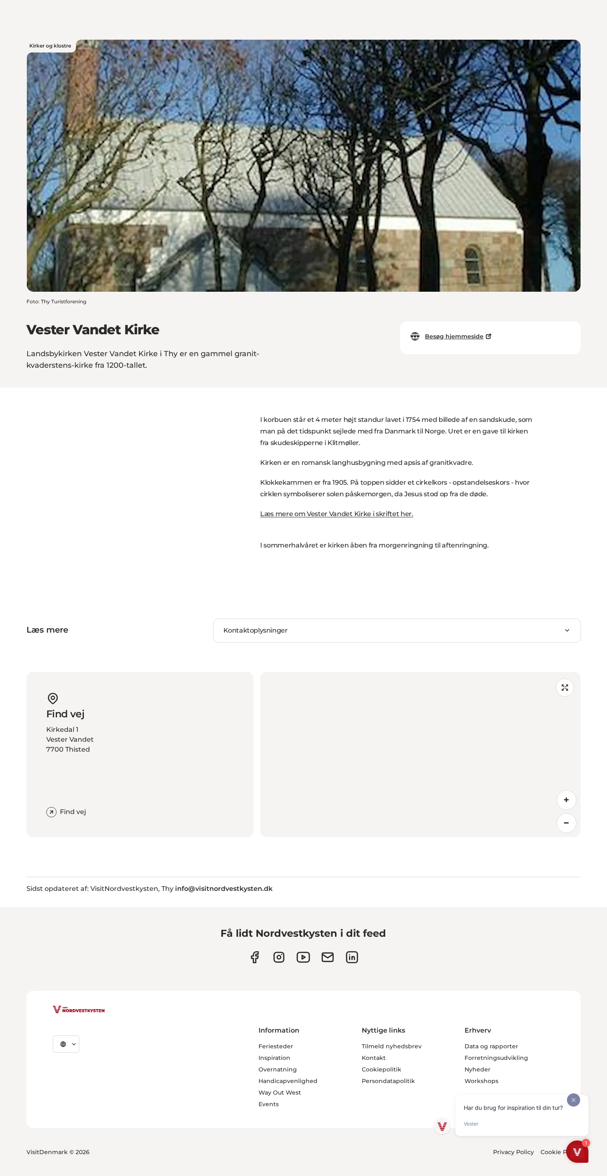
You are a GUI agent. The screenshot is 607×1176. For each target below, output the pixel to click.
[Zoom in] (566, 800)
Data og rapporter (491, 1046)
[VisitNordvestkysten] (79, 1010)
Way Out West (279, 1092)
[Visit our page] (254, 957)
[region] (420, 754)
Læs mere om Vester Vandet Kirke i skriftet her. (336, 514)
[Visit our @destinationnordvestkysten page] (303, 957)
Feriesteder (275, 1046)
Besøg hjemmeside (454, 336)
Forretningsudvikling (496, 1058)
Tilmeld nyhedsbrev (392, 1046)
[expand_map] (565, 687)
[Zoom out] (566, 823)
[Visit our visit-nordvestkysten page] (352, 957)
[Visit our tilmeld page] (327, 957)
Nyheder (478, 1069)
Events (268, 1104)
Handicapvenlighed (288, 1081)
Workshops (481, 1081)
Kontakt (374, 1058)
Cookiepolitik (381, 1069)
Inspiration (274, 1058)
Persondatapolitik (388, 1081)
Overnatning (277, 1069)
